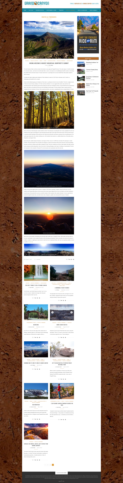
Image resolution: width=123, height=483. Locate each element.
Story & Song (62, 285)
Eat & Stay (31, 10)
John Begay (51, 65)
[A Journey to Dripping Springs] (81, 71)
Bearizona (36, 325)
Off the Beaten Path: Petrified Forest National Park (62, 364)
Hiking (41, 60)
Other (45, 60)
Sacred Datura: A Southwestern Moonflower (92, 77)
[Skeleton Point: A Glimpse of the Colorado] (81, 85)
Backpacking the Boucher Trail (92, 62)
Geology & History (34, 60)
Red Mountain (36, 405)
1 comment (38, 259)
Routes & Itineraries (70, 10)
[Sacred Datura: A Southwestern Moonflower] (81, 78)
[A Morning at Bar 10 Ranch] (62, 273)
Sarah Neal (32, 287)
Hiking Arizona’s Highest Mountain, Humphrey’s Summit (49, 63)
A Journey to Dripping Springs (92, 69)
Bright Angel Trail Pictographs (92, 91)
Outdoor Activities (40, 10)
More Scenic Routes (62, 325)
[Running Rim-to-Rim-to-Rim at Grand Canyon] (36, 349)
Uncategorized (70, 60)
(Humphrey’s (30, 241)
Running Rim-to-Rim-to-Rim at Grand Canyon (36, 363)
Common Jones (31, 327)
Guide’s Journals (93, 10)
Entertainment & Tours (51, 10)
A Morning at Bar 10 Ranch (62, 288)
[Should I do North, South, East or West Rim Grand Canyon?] (36, 431)
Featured (27, 60)
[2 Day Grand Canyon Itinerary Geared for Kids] (62, 391)
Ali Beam (57, 290)
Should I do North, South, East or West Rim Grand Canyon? (36, 444)
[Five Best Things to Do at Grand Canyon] (36, 273)
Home (25, 10)
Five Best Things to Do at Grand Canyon (36, 285)
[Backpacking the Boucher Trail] (81, 64)
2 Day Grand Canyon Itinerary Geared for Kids (62, 404)
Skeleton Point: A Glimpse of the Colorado (92, 84)
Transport (61, 10)
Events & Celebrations (82, 10)
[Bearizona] (36, 312)
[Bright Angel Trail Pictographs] (81, 92)
